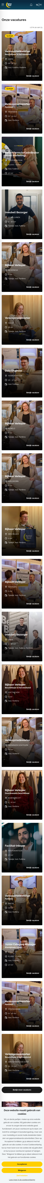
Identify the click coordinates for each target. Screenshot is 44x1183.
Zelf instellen (22, 1176)
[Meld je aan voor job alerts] (31, 5)
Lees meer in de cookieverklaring (22, 1180)
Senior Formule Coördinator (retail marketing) (22, 154)
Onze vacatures (14, 20)
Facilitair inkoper (15, 845)
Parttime (9, 107)
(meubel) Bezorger (16, 212)
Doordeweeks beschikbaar (17, 793)
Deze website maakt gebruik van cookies (22, 1112)
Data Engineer (13, 370)
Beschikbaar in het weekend (18, 54)
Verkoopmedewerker (17, 51)
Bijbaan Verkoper (15, 265)
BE (41, 5)
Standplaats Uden (13, 947)
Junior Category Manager (20, 944)
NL (37, 5)
